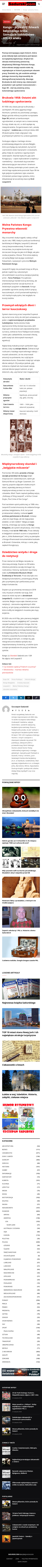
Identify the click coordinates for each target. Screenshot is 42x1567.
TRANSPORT (6, 1341)
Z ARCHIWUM (7, 1352)
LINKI (17, 1559)
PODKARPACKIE (9, 1280)
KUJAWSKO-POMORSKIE (12, 1259)
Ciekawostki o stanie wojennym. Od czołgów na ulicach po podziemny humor (25, 1527)
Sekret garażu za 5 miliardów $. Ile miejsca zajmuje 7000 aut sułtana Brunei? (19, 842)
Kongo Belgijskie (9, 683)
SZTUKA (5, 1334)
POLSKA (5, 1242)
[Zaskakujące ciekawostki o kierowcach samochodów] (6, 1420)
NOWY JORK (11, 1225)
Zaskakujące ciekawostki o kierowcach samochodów (22, 1418)
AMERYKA (7, 1218)
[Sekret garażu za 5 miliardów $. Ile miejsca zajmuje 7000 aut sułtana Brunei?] (21, 827)
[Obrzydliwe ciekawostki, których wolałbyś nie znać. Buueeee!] (21, 797)
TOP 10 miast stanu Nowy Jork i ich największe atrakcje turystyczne (20, 1034)
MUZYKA (5, 1201)
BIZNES (4, 1149)
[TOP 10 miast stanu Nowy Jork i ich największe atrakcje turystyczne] (21, 1018)
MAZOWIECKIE (9, 1273)
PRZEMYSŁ (6, 1310)
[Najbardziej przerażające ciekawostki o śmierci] (6, 1462)
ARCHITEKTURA (7, 1146)
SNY (3, 1324)
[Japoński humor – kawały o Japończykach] (6, 1539)
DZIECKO (5, 1163)
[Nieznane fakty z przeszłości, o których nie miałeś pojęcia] (21, 887)
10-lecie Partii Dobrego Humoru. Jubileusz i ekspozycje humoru (24, 1514)
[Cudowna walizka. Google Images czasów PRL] (21, 947)
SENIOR (5, 1317)
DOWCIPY (5, 1160)
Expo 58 (6, 679)
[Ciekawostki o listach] (21, 1051)
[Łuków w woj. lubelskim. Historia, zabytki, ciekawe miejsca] (21, 1080)
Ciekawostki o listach (13, 1064)
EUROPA (6, 1235)
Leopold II (6, 686)
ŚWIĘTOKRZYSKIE (10, 1252)
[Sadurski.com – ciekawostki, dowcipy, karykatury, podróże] (22, 3)
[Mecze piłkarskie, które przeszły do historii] (6, 1432)
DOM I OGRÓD (7, 1156)
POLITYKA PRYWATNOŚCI (30, 1559)
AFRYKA (6, 1215)
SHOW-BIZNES (7, 1321)
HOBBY (4, 1170)
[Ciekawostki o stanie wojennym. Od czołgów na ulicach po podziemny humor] (6, 1528)
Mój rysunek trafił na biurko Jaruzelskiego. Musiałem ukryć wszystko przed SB (19, 872)
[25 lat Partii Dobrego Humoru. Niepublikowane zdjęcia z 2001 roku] (6, 1396)
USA (6, 1221)
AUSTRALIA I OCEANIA (12, 1228)
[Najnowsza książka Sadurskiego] (21, 989)
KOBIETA (5, 1180)
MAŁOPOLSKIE (9, 1269)
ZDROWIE (5, 1358)
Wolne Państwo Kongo (21, 686)
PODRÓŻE (5, 1211)
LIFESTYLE (5, 1187)
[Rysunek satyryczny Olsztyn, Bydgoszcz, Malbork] (6, 1474)
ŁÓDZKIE (7, 1245)
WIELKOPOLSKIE (9, 1293)
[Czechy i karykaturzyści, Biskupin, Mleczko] (6, 1451)
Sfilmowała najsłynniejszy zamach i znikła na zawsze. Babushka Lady (25, 1484)
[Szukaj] (39, 3)
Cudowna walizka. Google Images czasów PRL (20, 960)
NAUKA (4, 1204)
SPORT (4, 1328)
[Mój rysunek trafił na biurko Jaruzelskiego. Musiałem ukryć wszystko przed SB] (21, 857)
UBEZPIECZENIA (8, 1345)
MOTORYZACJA (7, 1197)
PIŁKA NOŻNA (9, 1331)
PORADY (5, 1300)
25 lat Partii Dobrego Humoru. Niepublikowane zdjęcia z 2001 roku (25, 1394)
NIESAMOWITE (7, 1208)
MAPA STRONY (22, 1562)
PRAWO (4, 1307)
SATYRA (5, 1314)
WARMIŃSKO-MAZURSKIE (13, 1290)
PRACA (4, 1304)
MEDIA (4, 1191)
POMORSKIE (8, 1286)
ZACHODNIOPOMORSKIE (13, 1297)
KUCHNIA (5, 1184)
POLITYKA (5, 1239)
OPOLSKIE (7, 1276)
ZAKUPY (5, 1355)
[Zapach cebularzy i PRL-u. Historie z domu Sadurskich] (21, 917)
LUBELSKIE (7, 1262)
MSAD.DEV (30, 1554)
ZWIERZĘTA (6, 1362)
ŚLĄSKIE (6, 1249)
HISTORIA (7, 21)
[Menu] (3, 3)
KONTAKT (9, 1559)
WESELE (5, 1348)
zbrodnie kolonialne (10, 689)
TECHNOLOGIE (7, 1338)
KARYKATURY (7, 1177)
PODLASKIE (8, 1283)
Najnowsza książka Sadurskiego (18, 1002)
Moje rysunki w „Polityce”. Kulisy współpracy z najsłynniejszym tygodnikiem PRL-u (24, 1406)
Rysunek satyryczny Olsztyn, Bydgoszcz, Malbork (22, 1472)
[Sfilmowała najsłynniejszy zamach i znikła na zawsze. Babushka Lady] (6, 1485)
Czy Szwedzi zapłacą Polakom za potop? (20, 667)
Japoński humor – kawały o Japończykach (22, 1537)
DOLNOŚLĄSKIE (9, 1256)
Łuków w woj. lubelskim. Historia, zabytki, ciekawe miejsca (19, 1096)
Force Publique (17, 679)
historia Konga (30, 679)
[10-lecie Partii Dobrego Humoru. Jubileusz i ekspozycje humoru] (6, 1516)
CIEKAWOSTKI (7, 1153)
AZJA (5, 1232)
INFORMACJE (6, 1173)
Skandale (13, 655)
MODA (4, 1194)
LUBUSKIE (7, 1266)
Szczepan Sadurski (20, 707)
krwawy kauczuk (23, 683)
